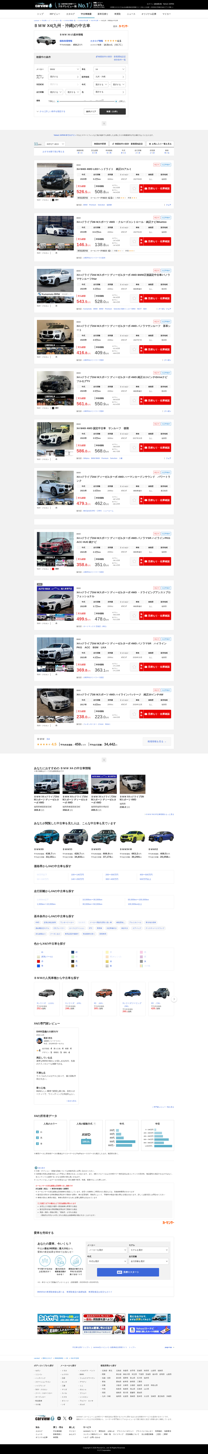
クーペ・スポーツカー (43, 1393)
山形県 (153, 1371)
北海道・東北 (107, 1371)
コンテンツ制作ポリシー (92, 1434)
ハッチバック (40, 1378)
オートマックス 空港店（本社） (95, 626)
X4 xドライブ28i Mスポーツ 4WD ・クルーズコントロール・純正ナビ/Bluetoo (122, 222)
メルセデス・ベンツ (87, 1371)
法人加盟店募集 (147, 1434)
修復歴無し (120, 922)
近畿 (103, 1385)
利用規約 (158, 1431)
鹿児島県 (161, 1396)
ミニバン (38, 1374)
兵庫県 (125, 1385)
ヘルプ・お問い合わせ (91, 1437)
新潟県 (118, 1378)
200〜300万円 (112, 874)
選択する (99, 92)
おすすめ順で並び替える (53, 151)
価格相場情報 (66, 41)
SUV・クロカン (41, 1390)
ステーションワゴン (43, 1382)
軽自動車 (38, 1401)
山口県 (146, 1389)
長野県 (125, 1378)
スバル (64, 1393)
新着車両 (102, 934)
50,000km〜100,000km (138, 899)
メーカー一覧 (57, 20)
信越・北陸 (106, 1378)
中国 (103, 1389)
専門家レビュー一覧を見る (164, 1107)
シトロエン (84, 1397)
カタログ (70, 14)
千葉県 (141, 1374)
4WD (37, 922)
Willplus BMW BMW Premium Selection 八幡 (102, 458)
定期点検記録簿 (50, 922)
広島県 (139, 1389)
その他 (37, 1404)
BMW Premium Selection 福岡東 (97, 205)
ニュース (131, 14)
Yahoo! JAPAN (168, 4)
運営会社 (102, 1431)
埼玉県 (134, 1374)
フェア (168, 205)
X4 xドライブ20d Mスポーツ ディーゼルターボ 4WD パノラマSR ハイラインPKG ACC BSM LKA (122, 645)
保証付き (124, 928)
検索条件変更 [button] (100, 144)
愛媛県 (132, 1393)
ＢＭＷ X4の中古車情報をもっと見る (160, 814)
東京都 (118, 1374)
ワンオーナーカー (67, 922)
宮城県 (139, 1371)
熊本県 (139, 1396)
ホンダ (64, 1382)
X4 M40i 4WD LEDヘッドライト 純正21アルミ (104, 169)
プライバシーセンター (144, 1431)
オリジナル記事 (148, 14)
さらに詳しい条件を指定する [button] (52, 111)
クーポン (161, 309)
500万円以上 (145, 879)
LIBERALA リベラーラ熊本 (93, 360)
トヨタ (64, 1371)
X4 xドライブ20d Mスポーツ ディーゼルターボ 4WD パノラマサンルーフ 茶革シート (124, 328)
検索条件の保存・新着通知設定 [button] (129, 144)
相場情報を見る (155, 741)
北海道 (118, 1371)
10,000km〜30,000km (92, 899)
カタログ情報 (96, 41)
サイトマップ (118, 1434)
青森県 (125, 1371)
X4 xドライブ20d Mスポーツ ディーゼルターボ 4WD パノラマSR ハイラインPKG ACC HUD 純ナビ (123, 540)
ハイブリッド (40, 1386)
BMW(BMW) (59, 1358)
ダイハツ (65, 1401)
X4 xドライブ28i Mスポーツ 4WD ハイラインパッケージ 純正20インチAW (120, 694)
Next (174, 999)
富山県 (132, 1378)
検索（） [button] (113, 111)
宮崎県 (153, 1396)
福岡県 (118, 1396)
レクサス (65, 1374)
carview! (36, 20)
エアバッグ (137, 928)
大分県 (146, 1396)
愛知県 (118, 1382)
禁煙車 (99, 928)
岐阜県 (125, 1382)
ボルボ (82, 1404)
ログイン (150, 4)
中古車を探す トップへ (81, 1347)
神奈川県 (126, 1374)
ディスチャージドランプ (155, 928)
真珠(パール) (47, 956)
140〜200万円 (77, 879)
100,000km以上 (135, 904)
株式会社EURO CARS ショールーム (98, 511)
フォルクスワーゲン (87, 1378)
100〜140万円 (77, 874)
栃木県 (155, 1374)
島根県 (125, 1389)
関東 (103, 1374)
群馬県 (162, 1374)
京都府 (132, 1385)
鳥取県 (118, 1389)
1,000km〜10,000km (46, 904)
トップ (40, 14)
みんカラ (72, 1434)
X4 (48, 739)
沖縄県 (168, 1396)
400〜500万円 (146, 874)
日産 (63, 1378)
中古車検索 (86, 14)
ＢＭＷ (41, 739)
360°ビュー (55, 14)
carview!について (89, 1431)
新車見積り (103, 14)
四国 (103, 1393)
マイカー (166, 14)
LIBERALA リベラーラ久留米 (94, 258)
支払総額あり (41, 934)
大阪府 (118, 1385)
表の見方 (41, 1168)
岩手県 (132, 1371)
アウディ (83, 1382)
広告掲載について (132, 1434)
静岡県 (132, 1382)
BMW (82, 1374)
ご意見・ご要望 (162, 1434)
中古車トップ (46, 20)
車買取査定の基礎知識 (76, 1292)
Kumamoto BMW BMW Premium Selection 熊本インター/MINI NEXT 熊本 (115, 309)
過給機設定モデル (42, 928)
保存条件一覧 (120, 60)
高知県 (139, 1393)
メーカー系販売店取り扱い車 (101, 922)
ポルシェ (83, 1390)
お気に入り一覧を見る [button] (162, 144)
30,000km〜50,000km (92, 904)
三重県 (139, 1382)
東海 (103, 1382)
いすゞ (64, 1404)
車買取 (117, 14)
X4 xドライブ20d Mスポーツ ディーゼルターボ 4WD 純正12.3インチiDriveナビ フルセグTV (123, 379)
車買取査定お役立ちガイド (100, 1292)
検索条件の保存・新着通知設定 (112, 56)
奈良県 (146, 1385)
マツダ (64, 1390)
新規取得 (158, 4)
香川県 (125, 1393)
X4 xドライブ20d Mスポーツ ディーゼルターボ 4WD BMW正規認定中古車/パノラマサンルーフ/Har (123, 276)
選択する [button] (54, 76)
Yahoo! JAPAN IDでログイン (65, 135)
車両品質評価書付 (72, 934)
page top (168, 1347)
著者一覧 (107, 1434)
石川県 (139, 1378)
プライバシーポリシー (125, 1431)
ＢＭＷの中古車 (83, 20)
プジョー (83, 1393)
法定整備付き (112, 928)
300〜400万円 (112, 879)
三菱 (63, 1386)
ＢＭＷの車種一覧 (70, 20)
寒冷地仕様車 (151, 922)
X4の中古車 (94, 20)
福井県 (146, 1378)
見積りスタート (131, 1272)
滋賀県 (139, 1385)
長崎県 (132, 1396)
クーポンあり (55, 934)
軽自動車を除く (89, 934)
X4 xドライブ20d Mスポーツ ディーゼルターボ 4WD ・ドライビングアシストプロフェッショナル (124, 594)
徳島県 (118, 1393)
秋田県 (146, 1371)
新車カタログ (47, 1358)
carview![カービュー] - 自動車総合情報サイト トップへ (114, 1347)
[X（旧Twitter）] (64, 1418)
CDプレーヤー (59, 928)
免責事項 (167, 1431)
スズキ (64, 1397)
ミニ (81, 1386)
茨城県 (148, 1374)
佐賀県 (125, 1396)
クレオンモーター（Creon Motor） (97, 724)
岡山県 (132, 1389)
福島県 (160, 1371)
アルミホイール (135, 922)
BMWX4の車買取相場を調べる (50, 1292)
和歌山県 (154, 1385)
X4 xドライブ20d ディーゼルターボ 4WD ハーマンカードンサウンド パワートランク (123, 478)
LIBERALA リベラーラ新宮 (93, 572)
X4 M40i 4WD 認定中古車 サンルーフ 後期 (103, 428)
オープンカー (40, 1397)
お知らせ (111, 1431)
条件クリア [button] (91, 111)
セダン (37, 1371)
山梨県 (168, 1374)
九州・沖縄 (106, 1396)
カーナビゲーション (76, 928)
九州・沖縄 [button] (100, 76)
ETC (90, 928)
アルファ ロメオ (86, 1401)
